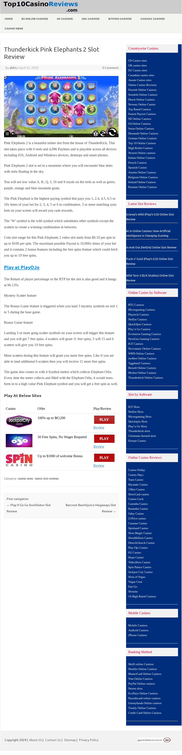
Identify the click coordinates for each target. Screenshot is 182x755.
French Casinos (137, 162)
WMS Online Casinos (141, 353)
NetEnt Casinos (137, 319)
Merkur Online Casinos (142, 372)
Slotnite (133, 591)
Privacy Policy (89, 740)
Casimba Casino (138, 503)
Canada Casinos (152, 18)
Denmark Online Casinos (143, 133)
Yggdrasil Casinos (139, 363)
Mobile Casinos (137, 625)
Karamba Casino (138, 508)
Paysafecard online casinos (144, 698)
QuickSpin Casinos (139, 324)
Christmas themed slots (142, 436)
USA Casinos (90, 18)
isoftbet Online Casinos (142, 358)
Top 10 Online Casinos (142, 143)
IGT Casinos (135, 343)
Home (9, 18)
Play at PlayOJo (22, 267)
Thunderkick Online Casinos (145, 377)
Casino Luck (136, 499)
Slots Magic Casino (140, 533)
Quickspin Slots (137, 421)
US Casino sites (137, 60)
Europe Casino (137, 440)
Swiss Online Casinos (141, 128)
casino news (25, 478)
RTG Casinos (136, 304)
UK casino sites (137, 65)
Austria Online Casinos (142, 172)
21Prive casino (137, 518)
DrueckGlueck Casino (141, 542)
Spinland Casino (138, 528)
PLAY (104, 420)
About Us (35, 740)
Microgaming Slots (139, 416)
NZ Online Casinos (139, 118)
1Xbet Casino (136, 489)
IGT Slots (134, 406)
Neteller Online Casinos (142, 669)
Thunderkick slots (139, 431)
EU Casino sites (137, 70)
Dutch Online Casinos (141, 99)
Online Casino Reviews (142, 85)
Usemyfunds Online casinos (145, 703)
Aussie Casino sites (139, 80)
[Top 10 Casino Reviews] (40, 12)
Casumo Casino (137, 523)
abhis (13, 68)
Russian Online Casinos (142, 187)
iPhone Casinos (137, 635)
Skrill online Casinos (141, 664)
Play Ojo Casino (138, 547)
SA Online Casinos (139, 123)
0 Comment (110, 68)
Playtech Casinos (138, 314)
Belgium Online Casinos (143, 177)
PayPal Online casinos (141, 683)
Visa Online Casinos (140, 678)
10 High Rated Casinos (142, 596)
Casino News (14, 28)
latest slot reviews (47, 478)
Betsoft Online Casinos (142, 368)
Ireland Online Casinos (142, 182)
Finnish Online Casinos (142, 89)
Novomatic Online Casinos (144, 348)
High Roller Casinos (140, 148)
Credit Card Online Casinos (144, 712)
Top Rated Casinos (139, 109)
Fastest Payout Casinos (142, 114)
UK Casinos (65, 18)
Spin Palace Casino (139, 567)
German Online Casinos (142, 138)
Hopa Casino (136, 557)
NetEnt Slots (135, 411)
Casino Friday (136, 470)
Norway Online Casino (142, 104)
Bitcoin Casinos (120, 18)
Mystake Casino (138, 484)
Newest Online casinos (141, 153)
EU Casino (134, 552)
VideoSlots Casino (139, 562)
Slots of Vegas (136, 577)
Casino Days (135, 474)
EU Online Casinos (35, 18)
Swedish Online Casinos (142, 94)
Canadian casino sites (141, 75)
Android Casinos (138, 630)
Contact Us (53, 740)
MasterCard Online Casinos (144, 674)
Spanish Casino (137, 167)
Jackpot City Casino (140, 572)
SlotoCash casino (138, 494)
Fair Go (132, 586)
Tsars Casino (135, 479)
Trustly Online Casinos (142, 708)
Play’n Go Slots (137, 426)
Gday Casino (136, 513)
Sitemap (70, 740)
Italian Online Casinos (141, 157)
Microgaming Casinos (141, 309)
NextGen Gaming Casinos (143, 339)
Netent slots (135, 688)
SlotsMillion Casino (140, 538)
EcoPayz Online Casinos (143, 693)
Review (98, 427)
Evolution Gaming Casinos (144, 334)
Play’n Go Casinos (139, 329)
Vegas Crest (135, 581)
